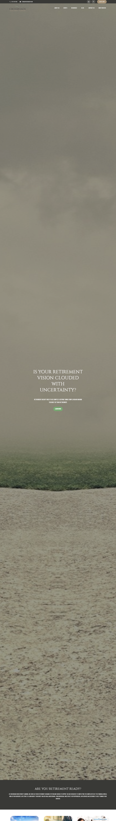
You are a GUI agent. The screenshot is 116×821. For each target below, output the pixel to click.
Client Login (102, 1)
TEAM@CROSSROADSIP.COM (27, 1)
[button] (57, 8)
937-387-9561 (14, 1)
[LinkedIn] (89, 1)
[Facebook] (93, 1)
